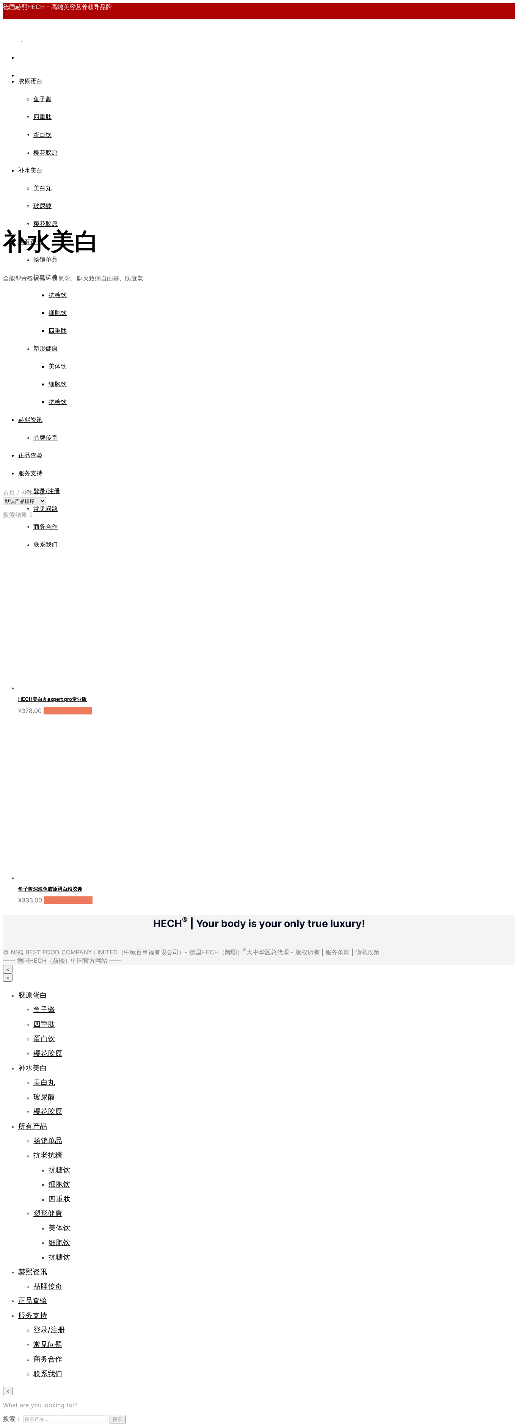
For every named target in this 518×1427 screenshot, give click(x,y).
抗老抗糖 (47, 1154)
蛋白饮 (42, 134)
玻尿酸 (42, 206)
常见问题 (45, 508)
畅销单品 (45, 259)
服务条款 (337, 952)
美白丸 (42, 188)
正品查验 (32, 1300)
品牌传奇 (47, 1286)
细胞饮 (59, 1184)
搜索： (12, 1418)
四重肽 (42, 117)
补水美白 (30, 170)
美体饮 (59, 1227)
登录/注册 (46, 491)
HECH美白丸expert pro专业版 (52, 699)
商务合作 (47, 1358)
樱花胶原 (45, 152)
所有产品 (32, 1126)
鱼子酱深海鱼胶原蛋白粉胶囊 (50, 889)
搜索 (117, 1419)
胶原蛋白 (30, 81)
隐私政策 (367, 952)
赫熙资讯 (32, 1271)
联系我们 (47, 1373)
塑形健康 (47, 1213)
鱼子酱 (42, 99)
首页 (9, 492)
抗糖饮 (59, 1169)
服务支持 (32, 1315)
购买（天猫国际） (68, 710)
